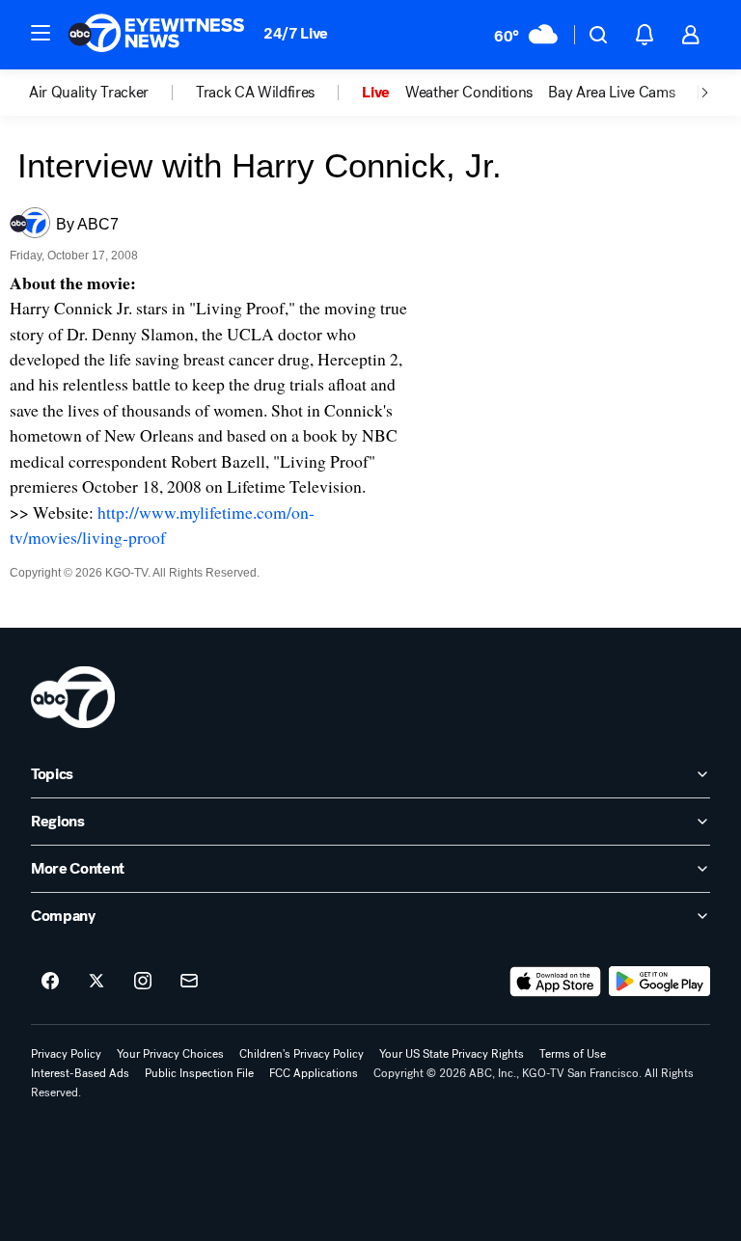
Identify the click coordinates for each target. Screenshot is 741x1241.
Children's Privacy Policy (301, 1054)
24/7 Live (295, 33)
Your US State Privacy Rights (451, 1054)
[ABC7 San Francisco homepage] (156, 34)
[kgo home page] (73, 697)
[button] (40, 32)
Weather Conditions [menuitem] (469, 92)
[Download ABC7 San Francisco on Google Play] (659, 981)
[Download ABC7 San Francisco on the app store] (555, 981)
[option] (112, 92)
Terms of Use (572, 1054)
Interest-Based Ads (80, 1073)
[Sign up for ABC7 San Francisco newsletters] (189, 981)
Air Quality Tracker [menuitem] (89, 92)
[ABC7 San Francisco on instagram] (143, 981)
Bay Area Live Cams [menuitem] (611, 92)
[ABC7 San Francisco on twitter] (96, 981)
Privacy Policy (66, 1054)
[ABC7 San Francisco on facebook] (50, 981)
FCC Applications (313, 1073)
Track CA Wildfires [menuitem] (255, 92)
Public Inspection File (199, 1073)
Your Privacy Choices (170, 1054)
